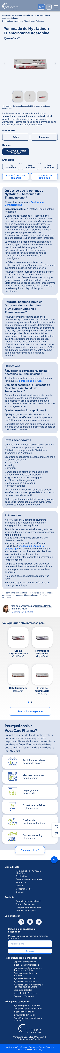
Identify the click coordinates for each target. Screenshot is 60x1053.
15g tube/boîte (11, 166)
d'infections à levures (31, 380)
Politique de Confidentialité (30, 1039)
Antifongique (38, 202)
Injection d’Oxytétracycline (26, 982)
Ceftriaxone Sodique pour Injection (26, 974)
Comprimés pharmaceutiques (28, 1009)
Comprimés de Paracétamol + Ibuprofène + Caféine (28, 969)
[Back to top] (54, 859)
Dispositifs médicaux (26, 904)
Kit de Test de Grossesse (25, 993)
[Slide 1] (28, 702)
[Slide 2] (31, 702)
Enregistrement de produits (29, 879)
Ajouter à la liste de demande (15, 176)
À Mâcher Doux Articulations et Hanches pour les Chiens (28, 986)
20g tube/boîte (30, 166)
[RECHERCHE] (48, 6)
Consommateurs (23, 889)
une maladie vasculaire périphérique (24, 547)
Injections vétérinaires (24, 1012)
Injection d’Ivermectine (24, 978)
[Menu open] (55, 7)
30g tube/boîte (49, 166)
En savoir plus (30, 850)
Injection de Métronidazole (26, 965)
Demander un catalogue (44, 176)
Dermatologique (13, 204)
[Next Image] (55, 63)
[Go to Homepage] (9, 6)
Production (21, 882)
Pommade (44, 137)
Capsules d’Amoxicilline (25, 962)
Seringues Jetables (23, 990)
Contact (20, 892)
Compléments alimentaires (28, 907)
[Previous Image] (4, 63)
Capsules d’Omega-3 (24, 996)
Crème (16, 137)
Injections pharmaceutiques (27, 1005)
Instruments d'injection (24, 1015)
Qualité (19, 886)
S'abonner (30, 951)
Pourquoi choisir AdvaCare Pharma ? (28, 872)
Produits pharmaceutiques (28, 901)
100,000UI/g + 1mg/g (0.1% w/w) (16, 151)
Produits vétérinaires (26, 911)
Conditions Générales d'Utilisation (28, 1037)
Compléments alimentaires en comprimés (28, 1019)
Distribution (21, 876)
